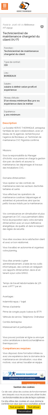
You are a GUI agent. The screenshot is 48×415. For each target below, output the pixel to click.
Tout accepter (16, 407)
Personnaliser (24, 411)
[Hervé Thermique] (24, 6)
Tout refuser (33, 407)
